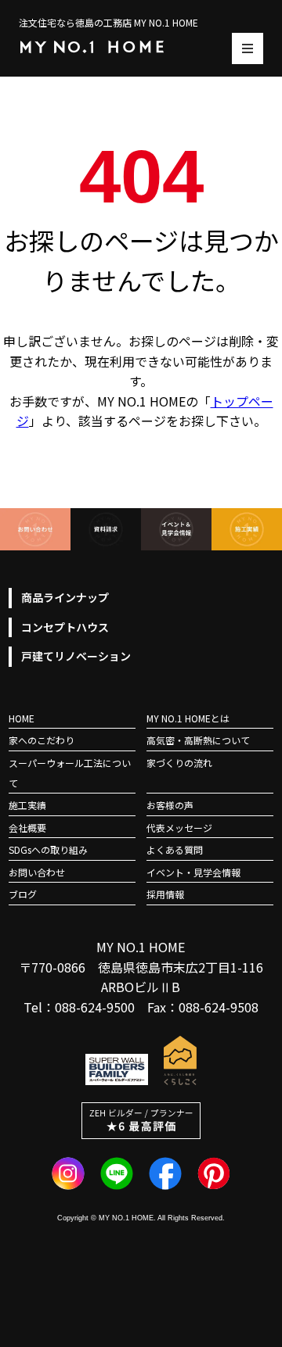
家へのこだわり (41, 740)
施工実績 (27, 804)
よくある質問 (174, 849)
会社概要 (27, 827)
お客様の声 (169, 804)
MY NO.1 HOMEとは (188, 718)
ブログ (23, 894)
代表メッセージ (179, 827)
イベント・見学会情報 (193, 872)
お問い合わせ (37, 872)
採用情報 (165, 894)
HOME (21, 718)
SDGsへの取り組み (48, 849)
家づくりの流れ (179, 762)
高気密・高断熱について (198, 740)
